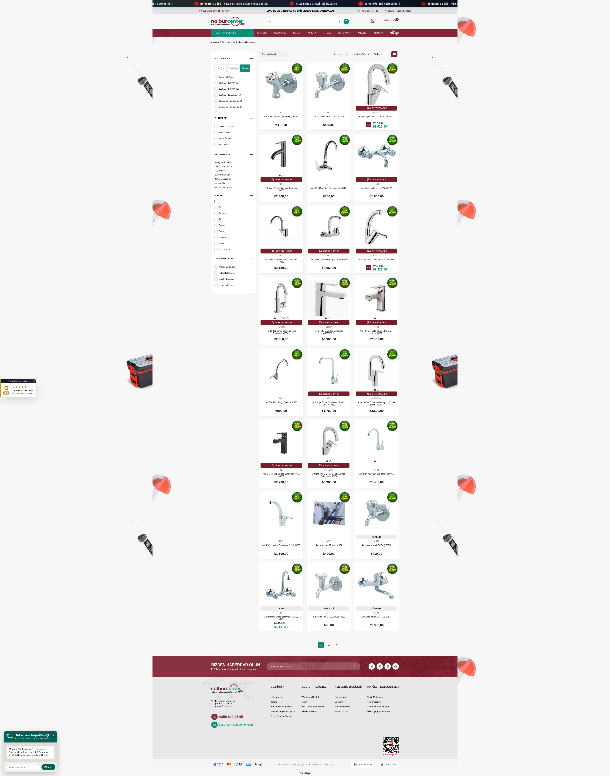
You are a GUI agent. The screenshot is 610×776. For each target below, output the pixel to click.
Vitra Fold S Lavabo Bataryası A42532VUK (329, 332)
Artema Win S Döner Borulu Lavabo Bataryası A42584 (328, 475)
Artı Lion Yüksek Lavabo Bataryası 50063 (281, 189)
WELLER (362, 32)
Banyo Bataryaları (222, 179)
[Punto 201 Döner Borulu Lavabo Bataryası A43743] (281, 298)
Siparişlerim (340, 697)
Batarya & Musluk (222, 162)
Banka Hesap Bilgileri (281, 706)
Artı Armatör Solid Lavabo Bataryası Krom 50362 (376, 332)
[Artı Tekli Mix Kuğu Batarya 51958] (281, 370)
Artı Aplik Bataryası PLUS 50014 (376, 617)
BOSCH (297, 32)
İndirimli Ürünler (226, 126)
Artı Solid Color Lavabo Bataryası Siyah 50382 (281, 475)
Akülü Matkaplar (375, 697)
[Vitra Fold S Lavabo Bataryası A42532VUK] (328, 298)
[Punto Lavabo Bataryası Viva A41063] (376, 227)
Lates (221, 243)
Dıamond (223, 231)
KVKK (304, 702)
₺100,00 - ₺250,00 (228, 83)
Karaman (223, 237)
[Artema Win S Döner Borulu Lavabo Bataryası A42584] (328, 441)
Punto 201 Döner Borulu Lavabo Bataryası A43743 (281, 332)
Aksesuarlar (219, 183)
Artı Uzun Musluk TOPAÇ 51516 (329, 116)
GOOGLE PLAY (365, 764)
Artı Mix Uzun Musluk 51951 (329, 545)
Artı (220, 219)
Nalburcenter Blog (394, 33)
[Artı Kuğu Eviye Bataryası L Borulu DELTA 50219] (328, 370)
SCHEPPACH (344, 32)
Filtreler (220, 118)
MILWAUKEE (279, 32)
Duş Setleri (219, 170)
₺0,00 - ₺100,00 (227, 77)
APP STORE (390, 764)
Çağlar (222, 225)
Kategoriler (222, 154)
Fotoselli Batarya (226, 273)
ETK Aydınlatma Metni (313, 706)
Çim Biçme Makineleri (378, 706)
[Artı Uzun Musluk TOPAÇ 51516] (328, 84)
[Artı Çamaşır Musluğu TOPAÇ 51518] (281, 84)
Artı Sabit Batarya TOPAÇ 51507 (376, 188)
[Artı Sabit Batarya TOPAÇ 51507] (376, 155)
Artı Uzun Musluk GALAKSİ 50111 (329, 617)
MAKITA (312, 32)
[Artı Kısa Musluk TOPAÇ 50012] (376, 513)
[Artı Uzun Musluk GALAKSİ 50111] (328, 584)
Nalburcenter (224, 249)
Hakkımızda (276, 697)
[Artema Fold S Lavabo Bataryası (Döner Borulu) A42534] (376, 370)
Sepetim (339, 702)
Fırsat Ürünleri (225, 138)
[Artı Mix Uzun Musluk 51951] (328, 513)
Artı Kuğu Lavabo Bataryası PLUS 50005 (281, 545)
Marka (218, 195)
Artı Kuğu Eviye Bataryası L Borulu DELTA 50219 (329, 403)
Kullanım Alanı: (224, 258)
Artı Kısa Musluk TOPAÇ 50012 (376, 545)
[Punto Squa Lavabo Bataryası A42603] (376, 84)
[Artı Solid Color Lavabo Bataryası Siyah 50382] (281, 441)
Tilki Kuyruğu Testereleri (379, 711)
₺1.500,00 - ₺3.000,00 (231, 101)
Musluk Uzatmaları (223, 187)
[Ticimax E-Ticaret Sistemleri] (305, 773)
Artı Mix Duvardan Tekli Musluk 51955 (328, 188)
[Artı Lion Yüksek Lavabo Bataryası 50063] (281, 155)
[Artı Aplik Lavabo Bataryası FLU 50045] (328, 227)
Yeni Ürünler (224, 132)
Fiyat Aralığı (222, 58)
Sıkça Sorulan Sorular (281, 716)
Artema (222, 213)
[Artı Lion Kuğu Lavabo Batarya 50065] (376, 441)
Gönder (48, 767)
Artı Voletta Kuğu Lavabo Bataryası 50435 (281, 260)
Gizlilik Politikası (309, 711)
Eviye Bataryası (226, 285)
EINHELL (262, 32)
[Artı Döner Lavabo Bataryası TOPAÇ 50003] (281, 584)
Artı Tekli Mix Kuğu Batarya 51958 (281, 402)
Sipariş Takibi (341, 711)
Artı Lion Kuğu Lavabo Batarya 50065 (376, 474)
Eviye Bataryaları (222, 175)
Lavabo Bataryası (227, 279)
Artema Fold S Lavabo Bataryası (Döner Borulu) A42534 (376, 403)
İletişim (274, 702)
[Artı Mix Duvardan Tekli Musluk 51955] (328, 155)
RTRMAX (378, 32)
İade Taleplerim (342, 706)
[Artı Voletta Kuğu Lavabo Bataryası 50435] (281, 227)
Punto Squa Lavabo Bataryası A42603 (376, 116)
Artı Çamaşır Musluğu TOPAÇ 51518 (281, 116)
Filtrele (245, 68)
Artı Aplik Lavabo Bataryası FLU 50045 (329, 259)
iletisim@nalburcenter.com (234, 724)
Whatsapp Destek (310, 697)
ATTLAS (327, 32)
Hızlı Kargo (224, 144)
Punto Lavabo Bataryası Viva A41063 (376, 259)
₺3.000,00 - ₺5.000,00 (230, 107)
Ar (220, 207)
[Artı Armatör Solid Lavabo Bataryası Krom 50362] (376, 298)
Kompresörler (374, 702)
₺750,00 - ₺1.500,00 (230, 95)
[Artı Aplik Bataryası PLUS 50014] (376, 584)
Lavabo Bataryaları (223, 166)
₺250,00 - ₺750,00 (229, 89)
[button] (280, 175)
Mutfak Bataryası (227, 267)
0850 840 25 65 (231, 717)
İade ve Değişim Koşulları (283, 711)
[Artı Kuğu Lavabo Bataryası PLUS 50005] (281, 513)
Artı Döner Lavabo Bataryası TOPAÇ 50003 (281, 618)
